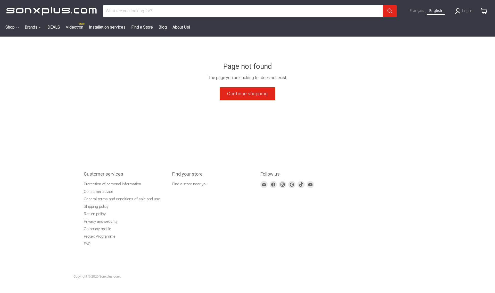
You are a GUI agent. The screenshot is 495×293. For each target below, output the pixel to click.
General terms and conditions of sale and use (122, 199)
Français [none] (417, 10)
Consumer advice (98, 191)
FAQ (87, 244)
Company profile (97, 229)
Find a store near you (190, 184)
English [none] (435, 10)
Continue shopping (247, 93)
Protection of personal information (112, 184)
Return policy (95, 214)
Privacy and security (101, 221)
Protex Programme (100, 236)
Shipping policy (96, 206)
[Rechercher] (390, 11)
